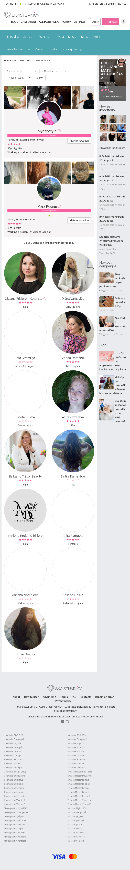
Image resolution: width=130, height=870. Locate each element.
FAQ (74, 696)
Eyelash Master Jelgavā (78, 779)
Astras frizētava (73, 417)
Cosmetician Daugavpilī (15, 775)
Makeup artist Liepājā (14, 828)
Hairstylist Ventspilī (13, 767)
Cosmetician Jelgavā (13, 779)
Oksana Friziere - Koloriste (24, 298)
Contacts (85, 696)
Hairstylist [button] (12, 37)
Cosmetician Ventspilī (14, 804)
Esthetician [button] (46, 37)
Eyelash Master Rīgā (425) (80, 771)
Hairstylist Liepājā (12, 755)
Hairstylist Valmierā (13, 763)
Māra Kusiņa (47, 206)
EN (16, 3)
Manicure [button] (28, 37)
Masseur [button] (41, 49)
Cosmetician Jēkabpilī (14, 783)
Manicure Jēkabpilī (76, 747)
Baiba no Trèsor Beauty (25, 476)
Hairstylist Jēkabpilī (13, 747)
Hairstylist (25, 60)
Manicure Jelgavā (76, 743)
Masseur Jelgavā (75, 816)
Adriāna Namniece (25, 595)
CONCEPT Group (93, 716)
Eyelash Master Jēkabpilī (79, 783)
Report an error (104, 696)
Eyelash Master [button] (67, 37)
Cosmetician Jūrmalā (14, 788)
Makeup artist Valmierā (15, 836)
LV (7, 3)
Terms (64, 696)
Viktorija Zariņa (115, 290)
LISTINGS (80, 22)
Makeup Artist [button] (90, 37)
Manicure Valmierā (76, 763)
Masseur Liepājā (75, 828)
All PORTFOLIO (49, 22)
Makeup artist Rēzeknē (15, 832)
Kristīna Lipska (73, 595)
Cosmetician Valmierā (14, 800)
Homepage (10, 60)
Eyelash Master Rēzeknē (79, 796)
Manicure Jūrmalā (76, 751)
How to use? (31, 696)
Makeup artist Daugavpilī (16, 812)
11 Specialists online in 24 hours (43, 3)
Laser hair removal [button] (18, 49)
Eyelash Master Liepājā (78, 792)
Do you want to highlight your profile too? (49, 242)
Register (111, 22)
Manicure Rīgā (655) (77, 735)
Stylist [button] (54, 49)
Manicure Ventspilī (76, 767)
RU (11, 3)
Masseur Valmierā (76, 836)
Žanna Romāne (73, 358)
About (16, 696)
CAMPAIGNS (29, 22)
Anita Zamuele (72, 535)
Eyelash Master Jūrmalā (79, 788)
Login (95, 22)
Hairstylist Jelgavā (12, 743)
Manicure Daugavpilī (77, 739)
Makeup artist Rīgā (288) (15, 808)
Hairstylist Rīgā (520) (13, 735)
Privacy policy (63, 701)
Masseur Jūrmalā (75, 824)
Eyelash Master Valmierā (79, 800)
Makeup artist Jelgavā (14, 816)
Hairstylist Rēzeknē (13, 759)
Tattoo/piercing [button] (71, 49)
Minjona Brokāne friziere (25, 535)
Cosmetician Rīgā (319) (15, 771)
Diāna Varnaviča (73, 298)
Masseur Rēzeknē (76, 832)
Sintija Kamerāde (73, 476)
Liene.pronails (106, 164)
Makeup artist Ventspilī (15, 840)
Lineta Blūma (25, 417)
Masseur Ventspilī (76, 840)
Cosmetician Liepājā (13, 792)
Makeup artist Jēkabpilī (15, 820)
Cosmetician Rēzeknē (14, 796)
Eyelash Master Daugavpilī (80, 775)
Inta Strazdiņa (25, 358)
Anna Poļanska (107, 249)
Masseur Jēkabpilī (76, 820)
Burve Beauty (25, 654)
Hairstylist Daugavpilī (14, 739)
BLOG (15, 22)
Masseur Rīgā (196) (76, 808)
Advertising (49, 696)
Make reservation (79, 140)
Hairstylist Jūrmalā (12, 751)
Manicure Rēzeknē (76, 759)
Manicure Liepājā (76, 755)
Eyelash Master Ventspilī (79, 804)
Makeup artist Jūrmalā (14, 824)
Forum (67, 22)
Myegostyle (47, 131)
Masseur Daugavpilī (77, 812)
